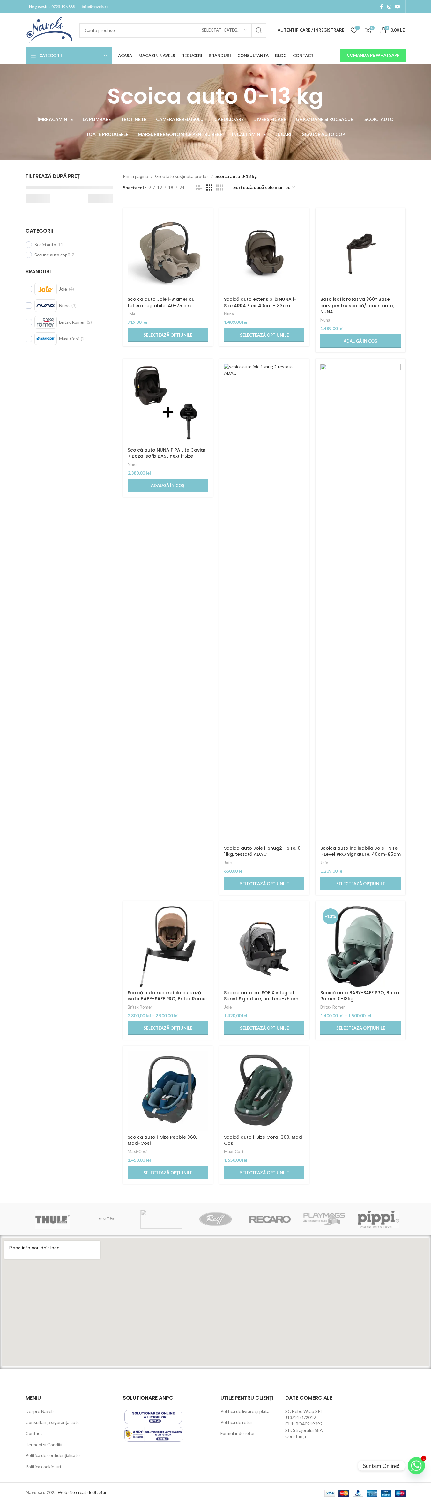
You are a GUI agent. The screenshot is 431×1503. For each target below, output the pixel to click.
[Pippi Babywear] (378, 1219)
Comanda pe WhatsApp (373, 55)
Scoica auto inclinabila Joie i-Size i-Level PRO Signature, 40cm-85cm (360, 851)
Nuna (229, 313)
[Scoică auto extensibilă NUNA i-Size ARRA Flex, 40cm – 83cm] (264, 253)
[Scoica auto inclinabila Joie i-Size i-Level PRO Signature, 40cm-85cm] (360, 603)
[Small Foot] (161, 1219)
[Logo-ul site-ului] (49, 29)
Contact (34, 1433)
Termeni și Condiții (44, 1444)
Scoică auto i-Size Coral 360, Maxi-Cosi (264, 1140)
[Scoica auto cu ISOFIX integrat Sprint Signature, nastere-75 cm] (264, 946)
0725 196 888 (63, 6)
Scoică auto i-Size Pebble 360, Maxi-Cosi (162, 1140)
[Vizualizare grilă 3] (209, 188)
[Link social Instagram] (389, 7)
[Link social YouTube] (397, 7)
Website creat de (75, 1492)
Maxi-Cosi (137, 1151)
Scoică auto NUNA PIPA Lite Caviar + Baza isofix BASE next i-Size (167, 453)
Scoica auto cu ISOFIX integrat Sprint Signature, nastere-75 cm (261, 995)
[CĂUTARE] (259, 30)
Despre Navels (40, 1411)
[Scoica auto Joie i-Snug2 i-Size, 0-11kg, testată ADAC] (264, 603)
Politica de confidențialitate (53, 1455)
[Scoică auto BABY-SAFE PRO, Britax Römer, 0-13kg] (360, 946)
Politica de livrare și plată (245, 1411)
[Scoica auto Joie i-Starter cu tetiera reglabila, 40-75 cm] (168, 253)
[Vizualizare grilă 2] (199, 188)
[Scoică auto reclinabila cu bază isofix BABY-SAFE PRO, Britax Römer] (168, 946)
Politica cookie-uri (43, 1466)
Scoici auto (45, 244)
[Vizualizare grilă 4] (219, 188)
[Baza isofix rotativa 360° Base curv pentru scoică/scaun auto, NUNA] (360, 253)
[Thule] (53, 1219)
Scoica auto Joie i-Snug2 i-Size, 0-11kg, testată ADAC (263, 851)
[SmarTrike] (107, 1219)
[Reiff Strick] (215, 1219)
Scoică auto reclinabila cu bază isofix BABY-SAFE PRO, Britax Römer (167, 995)
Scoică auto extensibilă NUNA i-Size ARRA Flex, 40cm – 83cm (260, 302)
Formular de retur (237, 1433)
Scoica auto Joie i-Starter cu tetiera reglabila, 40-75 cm (161, 302)
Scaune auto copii (52, 254)
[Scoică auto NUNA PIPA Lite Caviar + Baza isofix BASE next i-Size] (168, 404)
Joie (131, 313)
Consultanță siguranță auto (53, 1422)
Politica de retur (236, 1422)
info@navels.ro (95, 6)
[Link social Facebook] (381, 7)
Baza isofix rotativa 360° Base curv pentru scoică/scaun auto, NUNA (357, 305)
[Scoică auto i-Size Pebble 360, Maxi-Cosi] (168, 1091)
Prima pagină (135, 176)
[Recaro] (270, 1219)
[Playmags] (324, 1219)
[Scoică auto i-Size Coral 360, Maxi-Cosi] (264, 1091)
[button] (360, 341)
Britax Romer (140, 1007)
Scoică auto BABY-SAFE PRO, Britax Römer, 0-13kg (359, 995)
